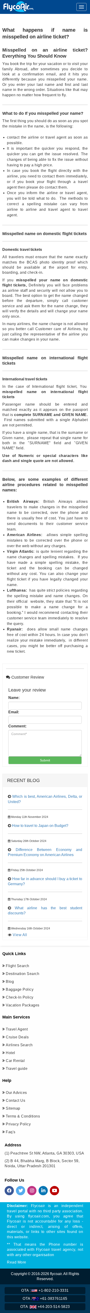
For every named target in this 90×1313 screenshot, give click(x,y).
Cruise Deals (17, 1037)
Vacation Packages (22, 1005)
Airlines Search (19, 1045)
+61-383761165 (45, 1299)
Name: (14, 698)
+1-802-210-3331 (45, 1290)
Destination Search (22, 974)
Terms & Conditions (23, 1116)
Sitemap (13, 1108)
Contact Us (15, 1100)
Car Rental (15, 1061)
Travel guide (16, 1069)
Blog (10, 982)
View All (20, 935)
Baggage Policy (19, 989)
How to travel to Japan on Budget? (40, 826)
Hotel (10, 1053)
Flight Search (17, 966)
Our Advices (16, 1093)
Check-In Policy (19, 997)
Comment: (17, 726)
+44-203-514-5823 (45, 1307)
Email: (13, 712)
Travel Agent (17, 1029)
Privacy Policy (18, 1124)
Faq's (10, 1132)
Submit (45, 760)
